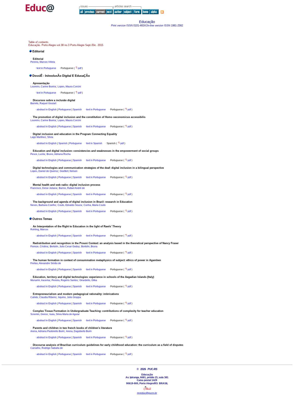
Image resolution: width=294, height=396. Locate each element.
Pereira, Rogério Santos (65, 280)
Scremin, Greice (39, 314)
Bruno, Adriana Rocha (59, 154)
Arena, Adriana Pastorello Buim (47, 331)
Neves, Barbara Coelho (43, 205)
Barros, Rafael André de (72, 188)
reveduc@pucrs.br (147, 393)
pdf (80, 68)
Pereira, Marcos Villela (42, 62)
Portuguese (64, 109)
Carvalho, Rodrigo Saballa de (46, 348)
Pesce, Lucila (37, 154)
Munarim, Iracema (40, 280)
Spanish (77, 109)
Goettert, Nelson (68, 171)
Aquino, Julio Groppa (69, 297)
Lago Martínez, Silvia (41, 137)
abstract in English (47, 109)
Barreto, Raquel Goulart (43, 103)
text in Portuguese (46, 68)
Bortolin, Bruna (89, 246)
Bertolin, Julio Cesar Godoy (65, 246)
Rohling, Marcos (39, 229)
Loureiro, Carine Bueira (43, 86)
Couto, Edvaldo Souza (70, 205)
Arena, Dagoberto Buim (79, 331)
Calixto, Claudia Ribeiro (43, 297)
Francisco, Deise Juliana (43, 188)
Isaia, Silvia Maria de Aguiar (64, 314)
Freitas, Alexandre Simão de (45, 263)
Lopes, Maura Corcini (69, 86)
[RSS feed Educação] (162, 12)
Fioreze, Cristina (39, 246)
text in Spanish (94, 143)
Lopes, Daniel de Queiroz (44, 171)
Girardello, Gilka (88, 280)
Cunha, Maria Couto (95, 205)
